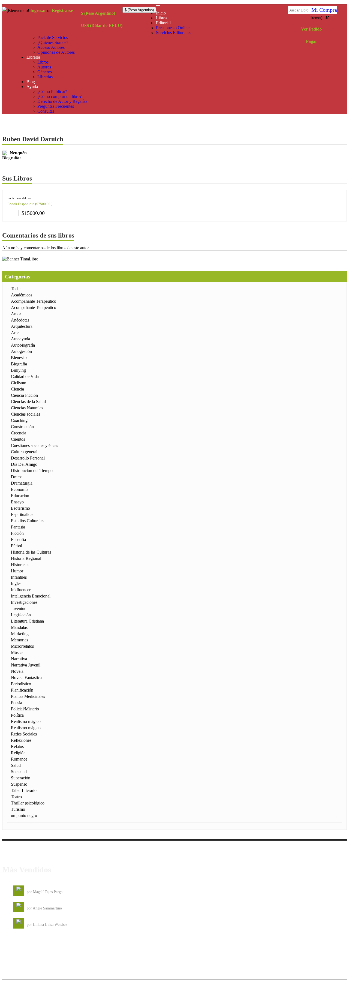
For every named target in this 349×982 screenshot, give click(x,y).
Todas (16, 288)
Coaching (19, 420)
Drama (17, 477)
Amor (16, 313)
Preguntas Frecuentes (55, 106)
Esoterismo (20, 508)
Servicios (297, 847)
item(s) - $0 (320, 18)
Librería (33, 57)
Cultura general (24, 451)
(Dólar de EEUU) (101, 25)
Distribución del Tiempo (32, 470)
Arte (15, 332)
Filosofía (18, 539)
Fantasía (18, 527)
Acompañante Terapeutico (33, 301)
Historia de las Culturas (31, 552)
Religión (18, 752)
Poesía (16, 702)
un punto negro (24, 815)
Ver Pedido (311, 29)
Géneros (44, 72)
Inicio (161, 13)
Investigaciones (24, 602)
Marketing (20, 633)
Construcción (22, 426)
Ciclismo (18, 382)
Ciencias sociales (25, 414)
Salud (16, 765)
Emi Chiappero (334, 973)
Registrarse (62, 10)
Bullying (18, 370)
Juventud (18, 608)
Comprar (11, 212)
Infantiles (19, 577)
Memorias (19, 640)
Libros (161, 18)
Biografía (19, 364)
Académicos (21, 295)
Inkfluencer (21, 589)
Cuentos (18, 439)
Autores (44, 67)
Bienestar (19, 357)
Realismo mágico (26, 721)
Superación (20, 778)
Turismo (18, 809)
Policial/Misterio (25, 709)
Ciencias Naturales (27, 408)
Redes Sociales (24, 734)
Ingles (16, 583)
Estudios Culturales (27, 520)
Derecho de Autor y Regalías (62, 101)
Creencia (18, 433)
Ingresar (38, 10)
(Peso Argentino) (98, 13)
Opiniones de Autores (56, 52)
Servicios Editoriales (173, 32)
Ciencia (17, 389)
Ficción (17, 533)
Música (17, 652)
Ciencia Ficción (24, 395)
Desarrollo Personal (28, 458)
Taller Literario (24, 790)
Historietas (20, 564)
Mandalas (19, 627)
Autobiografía (23, 345)
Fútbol (16, 545)
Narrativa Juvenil (25, 665)
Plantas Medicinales (28, 696)
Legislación (21, 614)
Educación (20, 495)
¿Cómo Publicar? (52, 91)
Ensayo (17, 502)
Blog (30, 81)
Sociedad (19, 771)
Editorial (163, 22)
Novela (17, 671)
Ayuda (32, 86)
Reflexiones (21, 740)
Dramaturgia (21, 483)
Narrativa (19, 658)
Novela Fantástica (26, 677)
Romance (19, 759)
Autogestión (21, 351)
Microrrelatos (22, 646)
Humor (17, 571)
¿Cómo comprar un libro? (59, 96)
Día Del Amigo (24, 464)
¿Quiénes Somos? (52, 42)
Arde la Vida (36, 887)
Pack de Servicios (52, 37)
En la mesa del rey (19, 198)
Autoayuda (20, 339)
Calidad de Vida (25, 376)
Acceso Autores (51, 47)
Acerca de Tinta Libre (269, 847)
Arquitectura (21, 326)
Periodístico (21, 683)
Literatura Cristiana (27, 621)
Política (17, 715)
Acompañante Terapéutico (33, 307)
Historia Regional (26, 558)
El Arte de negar (39, 904)
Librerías (45, 76)
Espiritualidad (23, 514)
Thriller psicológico (27, 803)
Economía (19, 489)
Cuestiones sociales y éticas (34, 445)
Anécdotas (20, 320)
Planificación (22, 690)
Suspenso (19, 784)
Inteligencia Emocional (30, 596)
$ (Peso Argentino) (139, 10)
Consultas (45, 111)
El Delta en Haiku (41, 920)
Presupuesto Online (172, 27)
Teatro (16, 796)
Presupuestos (318, 847)
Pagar (311, 41)
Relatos (17, 746)
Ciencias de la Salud (28, 401)
